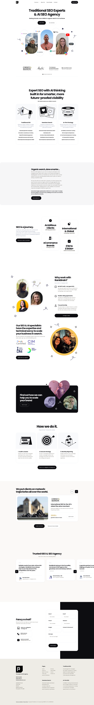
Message (51, 634)
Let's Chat (41, 22)
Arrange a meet (66, 315)
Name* (50, 613)
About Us (43, 2)
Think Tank (44, 673)
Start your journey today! (47, 588)
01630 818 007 (19, 678)
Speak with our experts (23, 357)
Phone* (50, 620)
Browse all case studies (53, 526)
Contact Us (52, 673)
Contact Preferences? (68, 627)
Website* (65, 620)
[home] (17, 2)
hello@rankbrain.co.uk (20, 680)
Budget (50, 627)
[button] (36, 2)
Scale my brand (41, 148)
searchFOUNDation (45, 675)
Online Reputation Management (69, 675)
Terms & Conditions (19, 701)
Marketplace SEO (45, 684)
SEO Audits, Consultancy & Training (69, 670)
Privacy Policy (25, 701)
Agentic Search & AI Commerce (69, 689)
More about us (36, 198)
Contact (55, 2)
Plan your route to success (24, 240)
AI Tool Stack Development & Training (70, 686)
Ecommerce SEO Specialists (68, 673)
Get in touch (24, 404)
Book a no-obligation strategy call (47, 467)
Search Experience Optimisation (48, 689)
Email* (64, 613)
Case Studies (49, 2)
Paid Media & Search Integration (48, 687)
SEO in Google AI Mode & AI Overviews (70, 684)
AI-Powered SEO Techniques (68, 687)
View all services (52, 148)
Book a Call (74, 2)
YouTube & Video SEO (46, 686)
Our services (51, 22)
